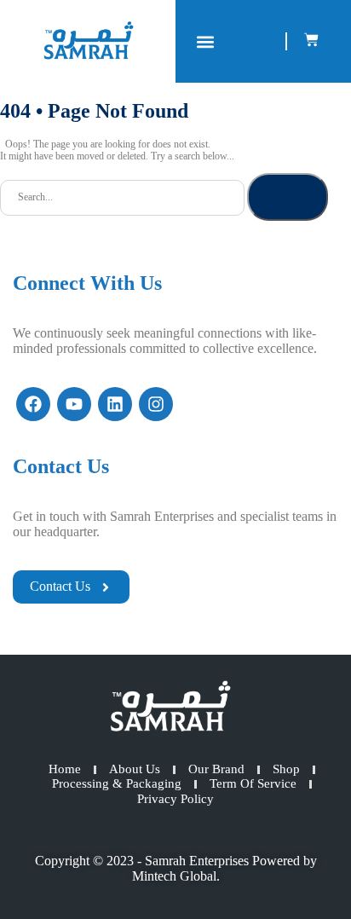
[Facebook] (33, 404)
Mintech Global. (176, 876)
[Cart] (311, 39)
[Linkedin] (115, 404)
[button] (205, 41)
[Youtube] (74, 404)
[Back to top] (308, 876)
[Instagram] (156, 404)
